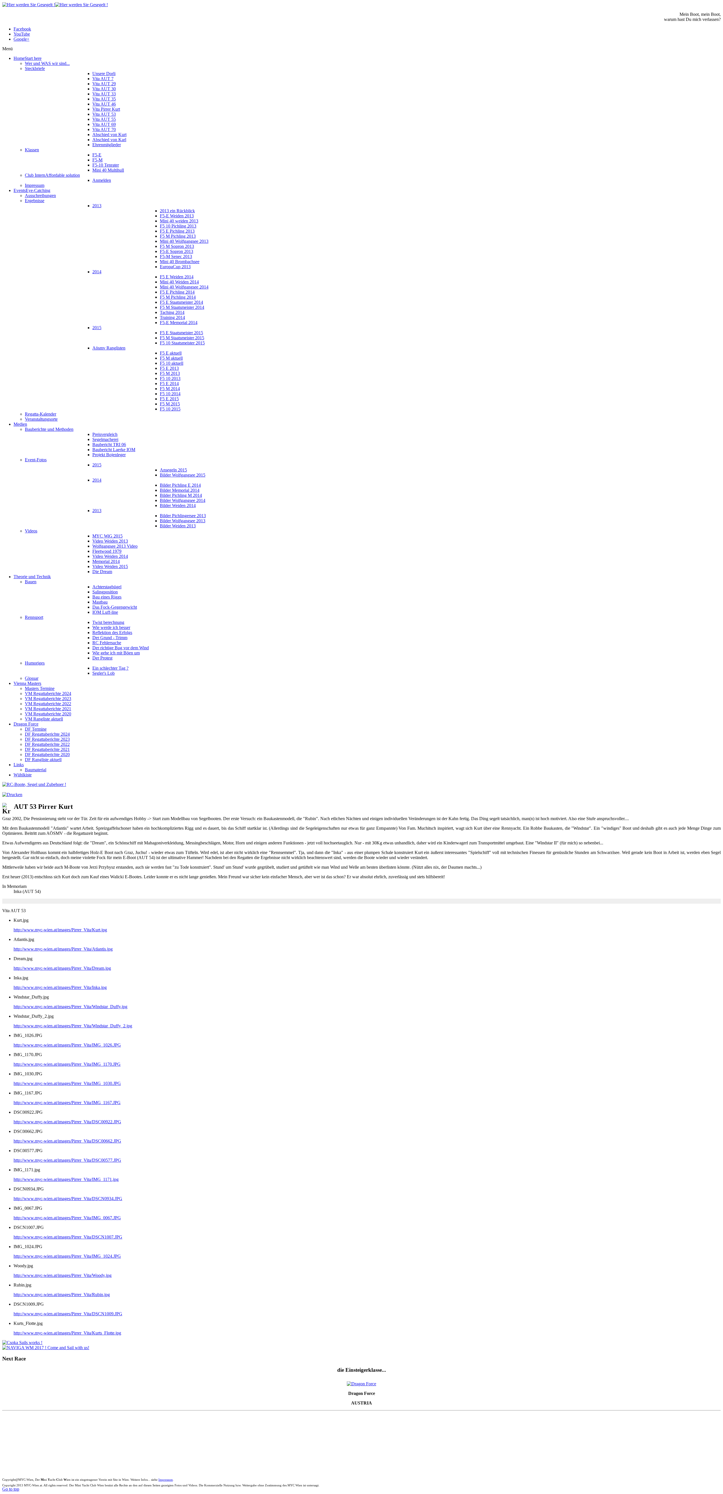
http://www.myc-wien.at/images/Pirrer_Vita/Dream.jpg (62, 968)
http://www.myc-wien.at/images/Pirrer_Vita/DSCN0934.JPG (68, 1198)
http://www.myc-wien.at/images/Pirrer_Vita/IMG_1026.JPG (67, 1045)
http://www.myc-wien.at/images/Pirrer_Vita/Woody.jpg (63, 1275)
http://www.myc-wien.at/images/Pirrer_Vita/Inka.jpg (60, 987)
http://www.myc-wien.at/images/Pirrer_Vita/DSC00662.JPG (67, 1141)
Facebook (22, 29)
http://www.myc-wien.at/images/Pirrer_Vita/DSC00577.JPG (67, 1160)
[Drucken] (12, 794)
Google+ (21, 39)
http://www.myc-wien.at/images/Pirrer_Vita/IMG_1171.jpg (66, 1179)
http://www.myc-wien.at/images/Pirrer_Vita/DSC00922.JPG (67, 1121)
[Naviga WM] (45, 1347)
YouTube (22, 34)
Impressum (165, 1479)
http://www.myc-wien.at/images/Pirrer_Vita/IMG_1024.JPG (67, 1256)
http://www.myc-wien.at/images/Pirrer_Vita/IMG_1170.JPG (67, 1064)
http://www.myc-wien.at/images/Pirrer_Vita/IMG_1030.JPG (67, 1083)
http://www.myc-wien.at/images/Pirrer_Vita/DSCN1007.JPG (68, 1237)
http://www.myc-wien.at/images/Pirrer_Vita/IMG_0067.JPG (67, 1217)
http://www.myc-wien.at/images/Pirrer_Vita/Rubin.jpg (62, 1294)
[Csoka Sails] (22, 1342)
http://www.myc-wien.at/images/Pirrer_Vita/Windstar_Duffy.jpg (70, 1006)
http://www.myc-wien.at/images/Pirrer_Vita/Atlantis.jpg (63, 949)
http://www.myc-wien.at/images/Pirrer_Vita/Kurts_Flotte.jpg (67, 1333)
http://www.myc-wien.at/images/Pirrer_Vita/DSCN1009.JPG (68, 1313)
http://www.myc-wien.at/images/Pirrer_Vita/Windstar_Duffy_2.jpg (73, 1025)
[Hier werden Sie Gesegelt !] (55, 4)
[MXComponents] (34, 784)
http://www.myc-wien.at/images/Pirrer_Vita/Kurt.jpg (60, 929)
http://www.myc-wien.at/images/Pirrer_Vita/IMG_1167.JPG (67, 1102)
